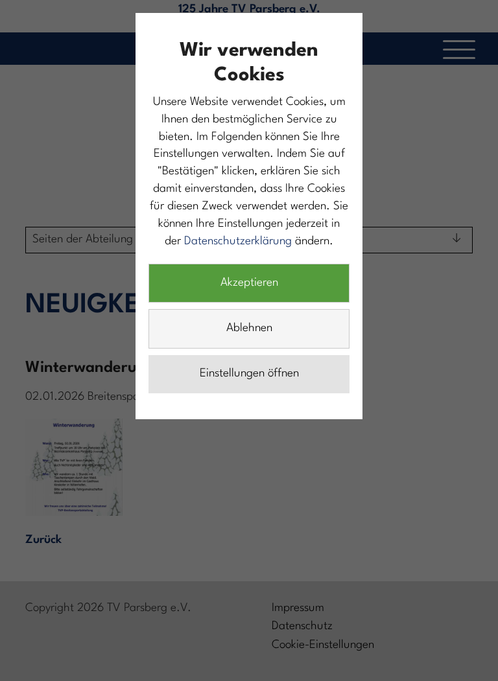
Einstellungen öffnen (249, 373)
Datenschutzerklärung (238, 241)
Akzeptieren (249, 282)
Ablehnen (249, 328)
